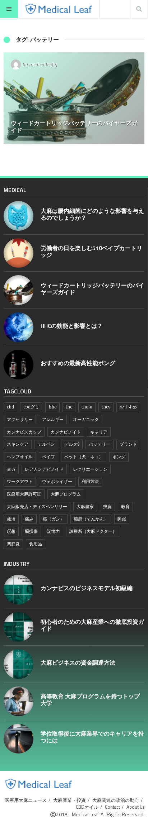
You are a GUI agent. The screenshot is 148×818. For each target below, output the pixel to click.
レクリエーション (90, 469)
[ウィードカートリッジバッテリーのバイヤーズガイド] (74, 98)
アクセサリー (20, 419)
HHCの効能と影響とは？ (72, 325)
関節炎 (13, 544)
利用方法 (90, 481)
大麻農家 (85, 506)
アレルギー (53, 419)
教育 (125, 506)
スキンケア (17, 444)
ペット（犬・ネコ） (83, 457)
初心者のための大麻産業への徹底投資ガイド (92, 625)
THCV (106, 407)
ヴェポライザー (57, 481)
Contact (112, 806)
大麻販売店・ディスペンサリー (37, 506)
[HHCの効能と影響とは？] (18, 327)
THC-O (87, 407)
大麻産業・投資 (69, 800)
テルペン (46, 444)
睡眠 (121, 519)
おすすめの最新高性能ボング (78, 363)
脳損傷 (31, 531)
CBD (10, 407)
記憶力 (53, 531)
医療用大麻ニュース (26, 800)
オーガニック (86, 419)
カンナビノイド (66, 432)
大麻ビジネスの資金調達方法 (78, 662)
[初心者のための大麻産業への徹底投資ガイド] (18, 627)
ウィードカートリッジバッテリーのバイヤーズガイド (92, 288)
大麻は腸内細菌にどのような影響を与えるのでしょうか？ (92, 214)
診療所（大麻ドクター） (93, 531)
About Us (135, 806)
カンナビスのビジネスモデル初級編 (87, 588)
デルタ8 (71, 444)
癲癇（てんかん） (91, 519)
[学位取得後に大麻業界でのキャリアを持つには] (18, 739)
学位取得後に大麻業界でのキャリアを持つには (92, 737)
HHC (52, 407)
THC (69, 407)
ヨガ (11, 469)
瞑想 (11, 531)
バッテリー (99, 444)
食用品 (35, 544)
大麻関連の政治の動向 (115, 800)
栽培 (11, 519)
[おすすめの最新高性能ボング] (18, 364)
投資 (107, 506)
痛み (29, 519)
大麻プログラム (66, 494)
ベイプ (48, 457)
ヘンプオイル (20, 457)
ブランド (128, 444)
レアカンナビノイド (44, 469)
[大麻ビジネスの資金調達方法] (18, 664)
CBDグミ (31, 407)
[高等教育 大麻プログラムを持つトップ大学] (18, 701)
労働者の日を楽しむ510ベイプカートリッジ (91, 251)
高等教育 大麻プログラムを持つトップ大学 (90, 699)
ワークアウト (20, 481)
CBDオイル (87, 806)
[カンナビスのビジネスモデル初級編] (18, 589)
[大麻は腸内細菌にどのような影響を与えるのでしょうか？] (18, 216)
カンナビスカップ (24, 432)
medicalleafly (43, 64)
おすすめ (128, 407)
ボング (118, 457)
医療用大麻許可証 (24, 494)
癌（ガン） (53, 519)
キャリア (98, 432)
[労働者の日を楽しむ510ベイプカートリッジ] (18, 253)
